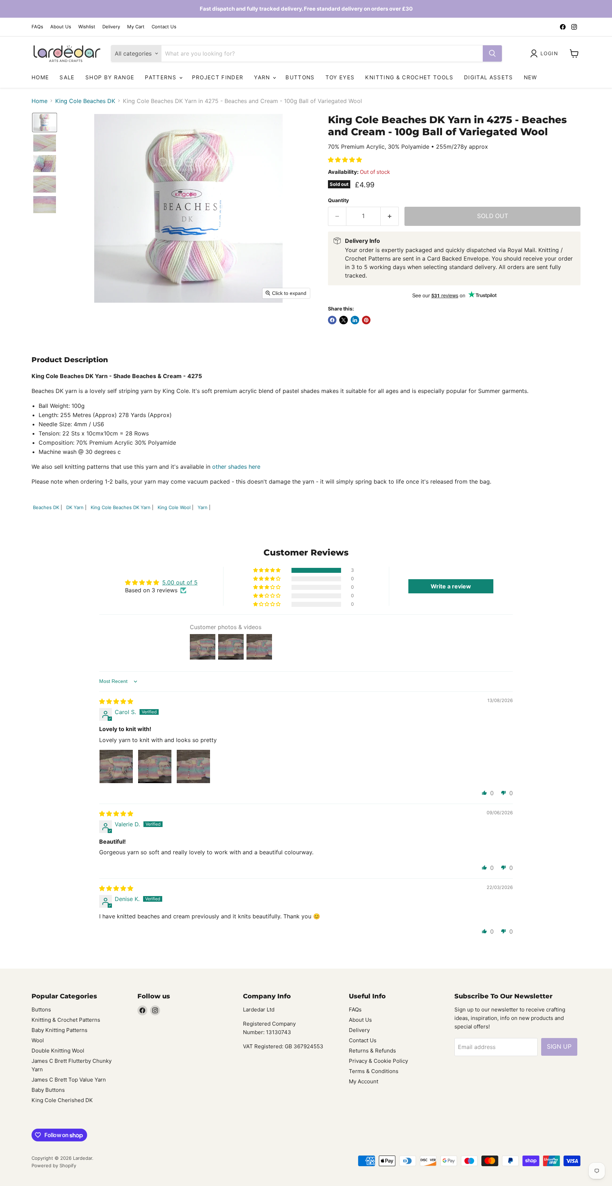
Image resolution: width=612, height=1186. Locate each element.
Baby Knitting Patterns (59, 1030)
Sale (67, 77)
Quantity (338, 200)
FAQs (37, 26)
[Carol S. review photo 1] (116, 766)
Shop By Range (110, 77)
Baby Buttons (48, 1090)
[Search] (492, 53)
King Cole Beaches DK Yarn (121, 507)
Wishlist (86, 26)
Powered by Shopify (54, 1165)
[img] (116, 701)
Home (40, 77)
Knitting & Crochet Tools (409, 77)
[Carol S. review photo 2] (155, 766)
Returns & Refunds (372, 1050)
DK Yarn (75, 507)
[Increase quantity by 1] (390, 216)
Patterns (161, 77)
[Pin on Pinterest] (366, 320)
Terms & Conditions (373, 1071)
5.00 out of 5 (180, 582)
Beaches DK (46, 507)
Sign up (559, 1046)
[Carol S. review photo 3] (193, 766)
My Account (363, 1081)
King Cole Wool (174, 507)
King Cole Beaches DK (85, 101)
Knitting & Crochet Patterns (66, 1019)
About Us (60, 26)
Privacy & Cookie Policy (378, 1060)
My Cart (135, 26)
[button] (545, 53)
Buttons (299, 77)
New (530, 77)
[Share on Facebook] (332, 320)
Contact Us (164, 26)
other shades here (236, 466)
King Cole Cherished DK (62, 1100)
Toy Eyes (340, 77)
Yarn (263, 77)
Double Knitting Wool (58, 1050)
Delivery (111, 26)
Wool (38, 1040)
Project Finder (218, 77)
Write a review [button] (451, 586)
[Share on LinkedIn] (355, 320)
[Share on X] (343, 320)
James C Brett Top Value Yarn (69, 1079)
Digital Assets (488, 77)
